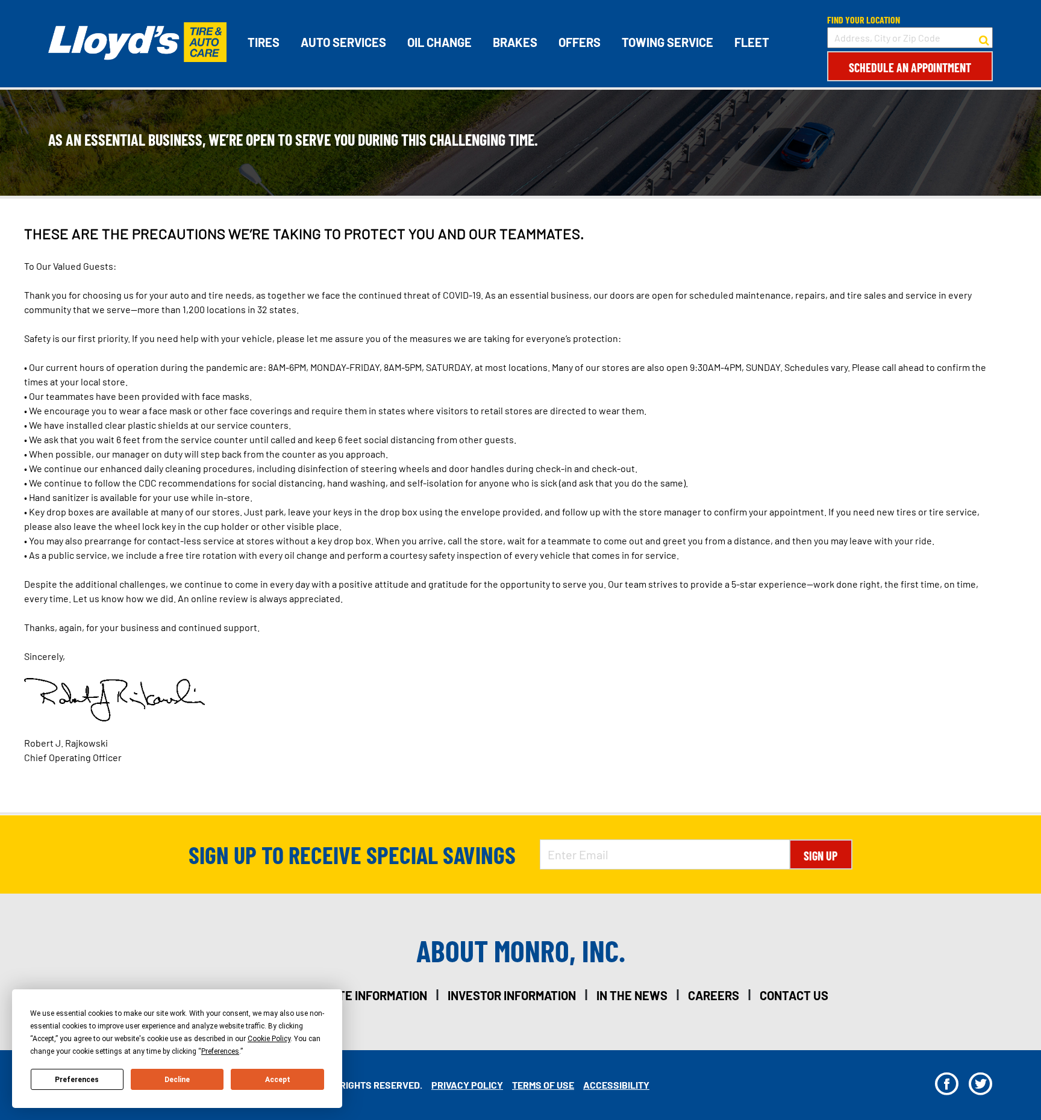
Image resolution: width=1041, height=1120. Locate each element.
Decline (177, 1079)
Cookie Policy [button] (269, 1038)
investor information (512, 995)
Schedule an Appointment (910, 67)
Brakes (515, 42)
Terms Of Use (543, 1084)
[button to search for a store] (984, 38)
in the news (631, 995)
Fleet (751, 42)
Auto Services (343, 42)
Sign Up (820, 855)
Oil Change (439, 42)
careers (713, 995)
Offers (579, 42)
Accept (277, 1079)
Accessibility (616, 1084)
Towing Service (667, 42)
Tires (264, 42)
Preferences (77, 1079)
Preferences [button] (220, 1051)
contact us (794, 995)
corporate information (357, 995)
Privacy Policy (467, 1084)
